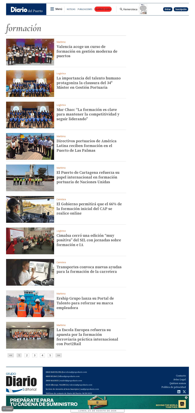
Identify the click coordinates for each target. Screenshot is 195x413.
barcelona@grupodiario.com (74, 372)
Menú (58, 9)
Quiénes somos (178, 383)
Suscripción (181, 9)
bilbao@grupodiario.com (69, 376)
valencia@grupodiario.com (80, 385)
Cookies (7, 409)
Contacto (181, 375)
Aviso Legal (179, 379)
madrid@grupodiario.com (71, 381)
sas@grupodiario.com (90, 389)
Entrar (168, 9)
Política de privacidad (173, 387)
